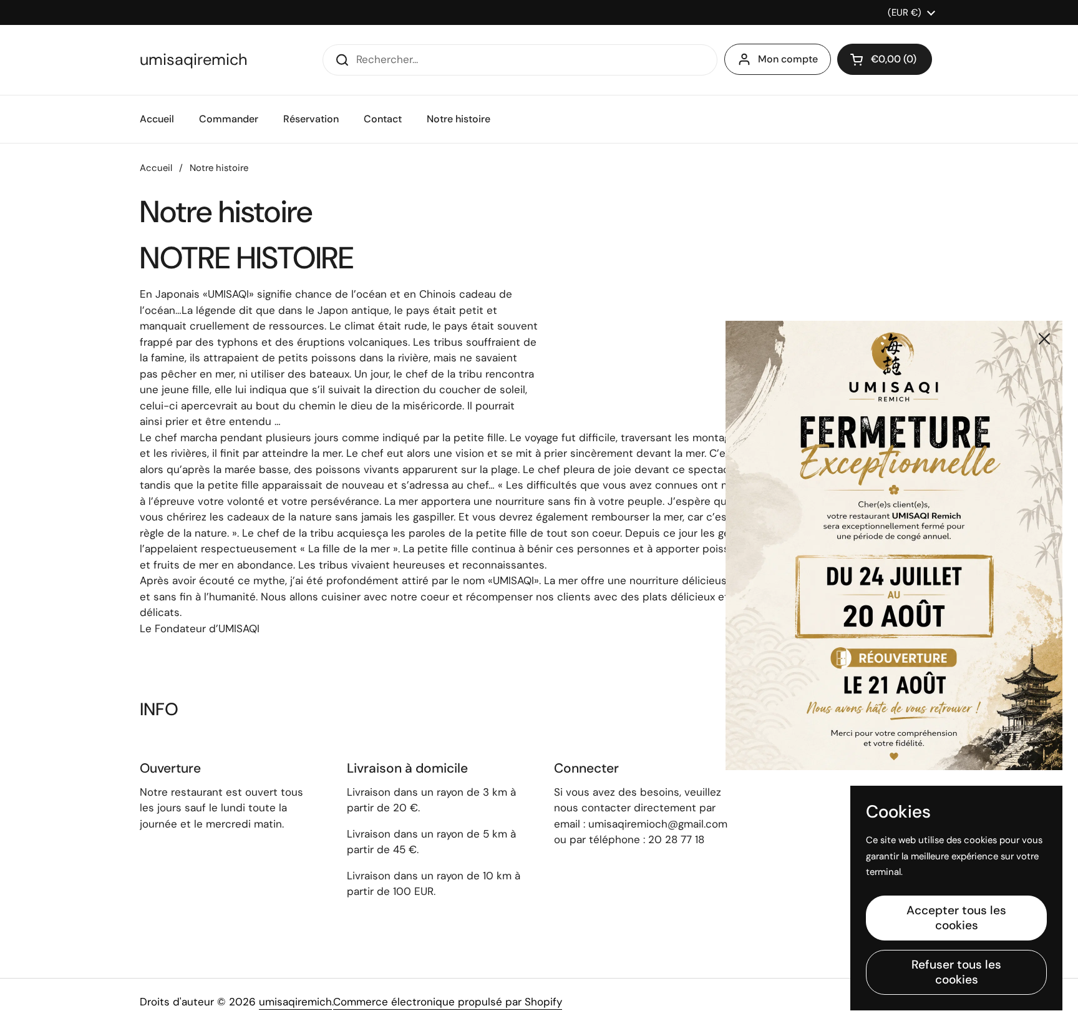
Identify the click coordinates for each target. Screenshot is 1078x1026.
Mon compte (788, 59)
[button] (884, 59)
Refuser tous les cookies (956, 972)
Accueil (156, 168)
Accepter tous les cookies (956, 917)
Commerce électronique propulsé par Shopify (447, 1002)
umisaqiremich (193, 60)
